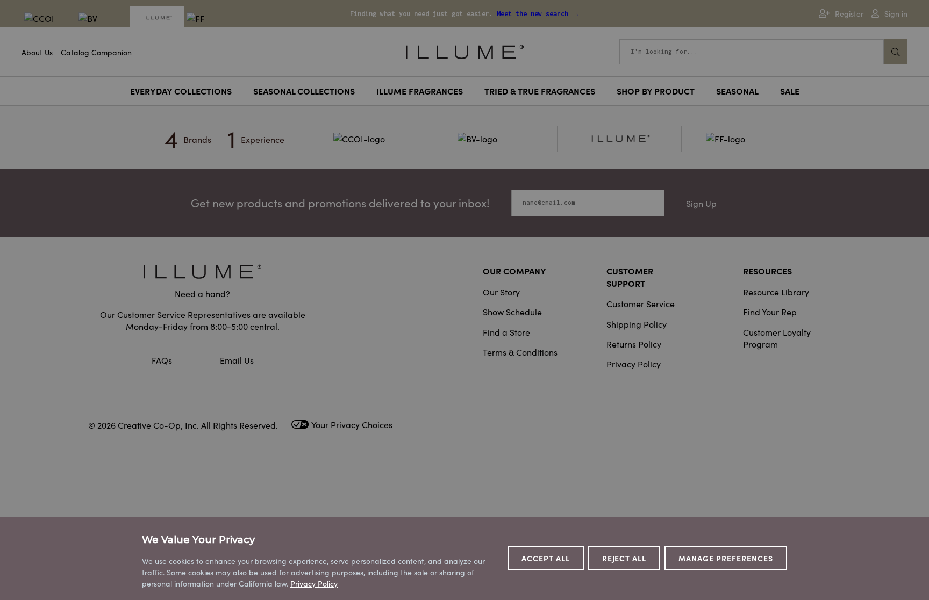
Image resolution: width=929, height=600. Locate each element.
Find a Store (506, 332)
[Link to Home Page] (465, 50)
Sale (789, 91)
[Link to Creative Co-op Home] (202, 271)
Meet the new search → (538, 14)
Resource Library (776, 292)
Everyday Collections (181, 91)
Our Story (501, 292)
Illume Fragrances (419, 91)
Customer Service (640, 303)
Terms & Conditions (520, 352)
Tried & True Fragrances (539, 91)
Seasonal (737, 91)
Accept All (545, 558)
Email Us (237, 360)
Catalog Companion (96, 52)
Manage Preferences (725, 558)
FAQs (163, 360)
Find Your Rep (770, 311)
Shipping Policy (636, 324)
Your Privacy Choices (351, 424)
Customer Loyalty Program (777, 338)
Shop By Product (656, 91)
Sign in (895, 14)
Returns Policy (633, 344)
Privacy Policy (633, 364)
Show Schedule (512, 311)
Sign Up (701, 203)
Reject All (624, 558)
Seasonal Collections (304, 91)
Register (849, 14)
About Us (37, 52)
